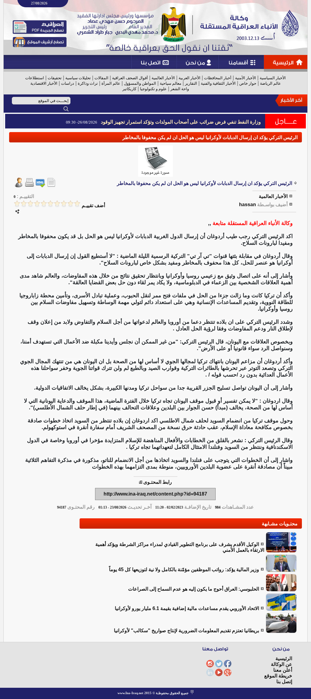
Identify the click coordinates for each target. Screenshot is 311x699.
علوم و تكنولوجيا (153, 89)
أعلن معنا (282, 670)
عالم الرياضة (270, 83)
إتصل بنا (284, 681)
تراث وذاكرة (88, 83)
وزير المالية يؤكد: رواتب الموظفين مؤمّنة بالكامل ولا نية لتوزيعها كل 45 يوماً (184, 569)
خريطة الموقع (278, 675)
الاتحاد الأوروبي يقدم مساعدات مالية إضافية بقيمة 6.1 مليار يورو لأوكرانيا (187, 608)
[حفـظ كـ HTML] (40, 185)
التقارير (191, 83)
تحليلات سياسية (78, 78)
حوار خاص (247, 83)
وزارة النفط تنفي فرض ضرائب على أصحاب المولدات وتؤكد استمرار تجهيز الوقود (181, 121)
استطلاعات (34, 78)
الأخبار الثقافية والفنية (218, 83)
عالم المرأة (110, 83)
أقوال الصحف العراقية (130, 78)
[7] (37, 203)
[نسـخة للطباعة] (29, 185)
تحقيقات (55, 78)
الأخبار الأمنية (245, 78)
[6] (43, 203)
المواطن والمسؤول (140, 83)
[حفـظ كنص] (51, 185)
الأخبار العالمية (163, 78)
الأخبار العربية (189, 78)
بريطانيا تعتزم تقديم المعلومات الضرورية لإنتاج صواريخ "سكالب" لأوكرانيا (186, 630)
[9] (23, 203)
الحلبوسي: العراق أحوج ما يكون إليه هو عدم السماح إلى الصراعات (193, 589)
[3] (63, 203)
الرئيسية (283, 658)
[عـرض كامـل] (281, 551)
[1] (77, 203)
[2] (70, 203)
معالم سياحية (170, 83)
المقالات (101, 78)
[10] (17, 203)
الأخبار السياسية (273, 78)
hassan (247, 204)
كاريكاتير (129, 89)
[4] (57, 203)
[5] (50, 203)
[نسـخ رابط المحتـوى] (140, 482)
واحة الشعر (179, 89)
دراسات (67, 83)
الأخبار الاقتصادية (43, 83)
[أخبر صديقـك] (18, 185)
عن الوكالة (281, 664)
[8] (30, 203)
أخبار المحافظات (217, 78)
